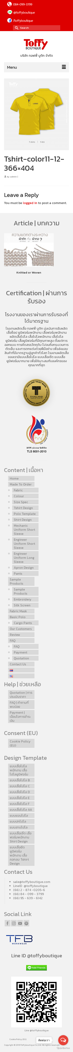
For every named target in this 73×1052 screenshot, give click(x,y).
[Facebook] (7, 923)
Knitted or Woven (28, 272)
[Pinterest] (26, 923)
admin (13, 176)
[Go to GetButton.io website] (63, 1048)
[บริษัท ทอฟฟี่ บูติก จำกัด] (36, 44)
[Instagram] (14, 923)
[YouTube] (20, 923)
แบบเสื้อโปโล (28, 356)
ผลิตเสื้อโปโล (18, 336)
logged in (30, 202)
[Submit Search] (16, 27)
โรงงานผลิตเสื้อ (16, 328)
